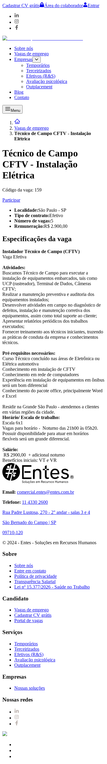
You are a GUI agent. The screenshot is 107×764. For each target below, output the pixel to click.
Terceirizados (38, 70)
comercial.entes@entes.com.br (45, 492)
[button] (59, 73)
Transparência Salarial (35, 581)
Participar (11, 200)
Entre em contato (30, 570)
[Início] (17, 122)
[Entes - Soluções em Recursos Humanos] (42, 38)
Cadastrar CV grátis (21, 5)
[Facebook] (16, 28)
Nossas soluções (29, 688)
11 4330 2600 (35, 502)
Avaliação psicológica (46, 81)
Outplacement (39, 86)
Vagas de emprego (31, 53)
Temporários (38, 65)
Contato (21, 97)
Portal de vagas (28, 620)
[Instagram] (16, 22)
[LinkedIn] (16, 16)
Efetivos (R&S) (40, 76)
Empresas (23, 59)
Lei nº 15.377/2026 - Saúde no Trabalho (52, 586)
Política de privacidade (35, 576)
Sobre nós (23, 48)
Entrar (93, 5)
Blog (18, 92)
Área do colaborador (63, 5)
